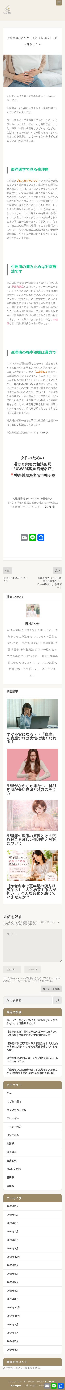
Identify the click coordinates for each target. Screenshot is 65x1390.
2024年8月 (13, 1324)
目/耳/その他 (14, 1169)
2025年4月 (13, 1282)
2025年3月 (13, 1290)
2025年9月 (13, 1265)
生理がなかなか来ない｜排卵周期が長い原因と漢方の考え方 (32, 789)
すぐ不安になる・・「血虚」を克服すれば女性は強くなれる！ (32, 738)
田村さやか (22, 37)
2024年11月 (13, 1307)
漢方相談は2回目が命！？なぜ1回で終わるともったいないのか (32, 1059)
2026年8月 (13, 1206)
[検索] (57, 1000)
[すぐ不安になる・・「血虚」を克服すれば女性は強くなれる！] (32, 714)
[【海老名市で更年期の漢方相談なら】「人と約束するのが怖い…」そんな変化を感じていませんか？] (32, 865)
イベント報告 (14, 1126)
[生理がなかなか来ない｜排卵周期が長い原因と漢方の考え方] (32, 765)
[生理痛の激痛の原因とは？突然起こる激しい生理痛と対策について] (32, 815)
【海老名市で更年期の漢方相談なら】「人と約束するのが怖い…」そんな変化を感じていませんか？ (32, 891)
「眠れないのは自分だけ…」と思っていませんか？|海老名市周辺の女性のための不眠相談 (32, 1071)
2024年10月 (13, 1315)
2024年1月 (13, 1349)
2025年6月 (13, 1273)
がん (9, 1092)
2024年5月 (13, 1341)
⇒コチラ (43, 432)
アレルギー (13, 1118)
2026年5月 (13, 1231)
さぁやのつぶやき (16, 1109)
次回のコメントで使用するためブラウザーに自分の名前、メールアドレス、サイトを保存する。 (32, 979)
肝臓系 (10, 1177)
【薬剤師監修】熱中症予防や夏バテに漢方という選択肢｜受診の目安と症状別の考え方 (32, 1033)
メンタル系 (13, 1135)
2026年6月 (13, 1223)
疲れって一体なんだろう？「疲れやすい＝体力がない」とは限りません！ (32, 1021)
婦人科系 (11, 1152)
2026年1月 (13, 1248)
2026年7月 (13, 1214)
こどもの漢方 (14, 1101)
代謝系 (10, 1143)
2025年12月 (13, 1256)
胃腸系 (10, 1186)
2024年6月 (13, 1332)
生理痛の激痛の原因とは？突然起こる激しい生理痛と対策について (31, 839)
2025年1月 (13, 1299)
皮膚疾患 (11, 1160)
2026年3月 (13, 1240)
